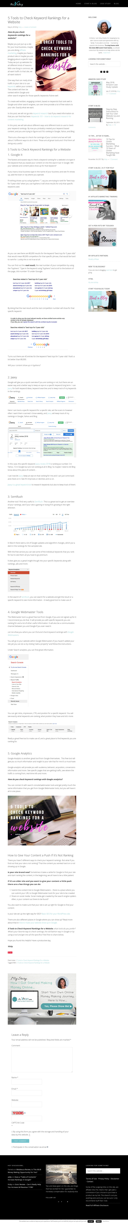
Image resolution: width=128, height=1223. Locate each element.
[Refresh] (25, 1112)
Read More (106, 1221)
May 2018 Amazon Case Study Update (112, 84)
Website (15, 1100)
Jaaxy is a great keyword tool (19, 484)
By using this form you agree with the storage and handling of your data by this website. (40, 1133)
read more (106, 53)
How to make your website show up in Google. (38, 922)
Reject (99, 1221)
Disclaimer (115, 1179)
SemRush (39, 501)
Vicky (10, 1184)
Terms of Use (91, 1179)
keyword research (40, 113)
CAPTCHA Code (18, 1122)
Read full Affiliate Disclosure (97, 1205)
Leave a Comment (30, 27)
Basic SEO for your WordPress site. (56, 913)
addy (10, 1177)
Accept (91, 1221)
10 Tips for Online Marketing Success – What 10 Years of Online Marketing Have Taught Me (112, 147)
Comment (16, 1045)
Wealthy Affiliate (93, 259)
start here (109, 270)
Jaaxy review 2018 (42, 464)
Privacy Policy (103, 1179)
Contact (90, 1181)
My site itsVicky (93, 282)
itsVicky (25, 3)
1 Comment (112, 94)
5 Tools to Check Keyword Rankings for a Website (32, 960)
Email (15, 1089)
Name (15, 1077)
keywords (12, 86)
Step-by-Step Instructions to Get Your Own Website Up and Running (113, 113)
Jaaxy (10, 388)
